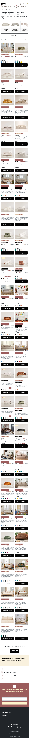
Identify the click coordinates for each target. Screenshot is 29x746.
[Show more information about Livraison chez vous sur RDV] (27, 676)
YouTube (11, 727)
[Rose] (17, 525)
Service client (5, 719)
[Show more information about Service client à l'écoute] (27, 669)
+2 (9, 250)
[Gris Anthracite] (5, 305)
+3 (22, 62)
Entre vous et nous (6, 712)
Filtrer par (13, 35)
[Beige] (7, 62)
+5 (9, 498)
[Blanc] (5, 278)
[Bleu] (1, 62)
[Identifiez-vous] (23, 4)
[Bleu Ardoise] (19, 305)
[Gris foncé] (5, 62)
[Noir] (19, 62)
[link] (14, 1)
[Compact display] (23, 40)
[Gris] (7, 278)
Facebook (8, 727)
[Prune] (7, 498)
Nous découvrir (6, 709)
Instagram (17, 727)
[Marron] (3, 278)
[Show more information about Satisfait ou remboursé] (27, 679)
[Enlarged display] (26, 40)
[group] (5, 26)
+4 (23, 361)
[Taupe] (19, 580)
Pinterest (15, 727)
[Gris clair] (3, 62)
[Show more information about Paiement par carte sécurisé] (27, 672)
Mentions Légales (14, 731)
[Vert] (17, 62)
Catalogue (4, 715)
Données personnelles (14, 736)
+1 (22, 305)
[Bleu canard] (21, 471)
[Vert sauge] (7, 305)
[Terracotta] (5, 195)
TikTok (21, 727)
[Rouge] (19, 361)
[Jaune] (21, 62)
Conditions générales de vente (14, 734)
